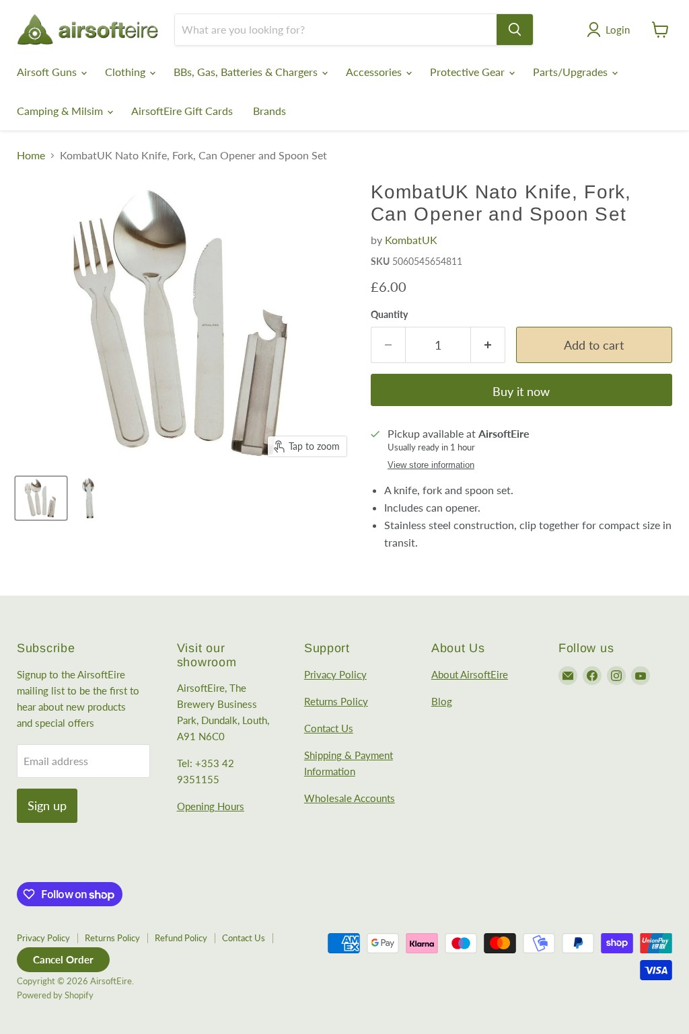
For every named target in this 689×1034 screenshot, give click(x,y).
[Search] (515, 29)
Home (31, 155)
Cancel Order (63, 959)
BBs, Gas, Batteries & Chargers (247, 71)
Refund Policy (181, 937)
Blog (441, 701)
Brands (269, 110)
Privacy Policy (335, 674)
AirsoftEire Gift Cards (182, 110)
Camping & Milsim (61, 110)
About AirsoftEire (469, 674)
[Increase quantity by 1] (488, 345)
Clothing (126, 71)
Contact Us (328, 728)
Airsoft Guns (48, 71)
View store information (431, 465)
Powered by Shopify (55, 995)
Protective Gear (468, 71)
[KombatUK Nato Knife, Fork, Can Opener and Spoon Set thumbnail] (41, 498)
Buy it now (521, 391)
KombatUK (411, 239)
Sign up (47, 805)
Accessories (375, 71)
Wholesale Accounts (349, 798)
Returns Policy (336, 701)
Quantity (389, 314)
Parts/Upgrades (571, 71)
